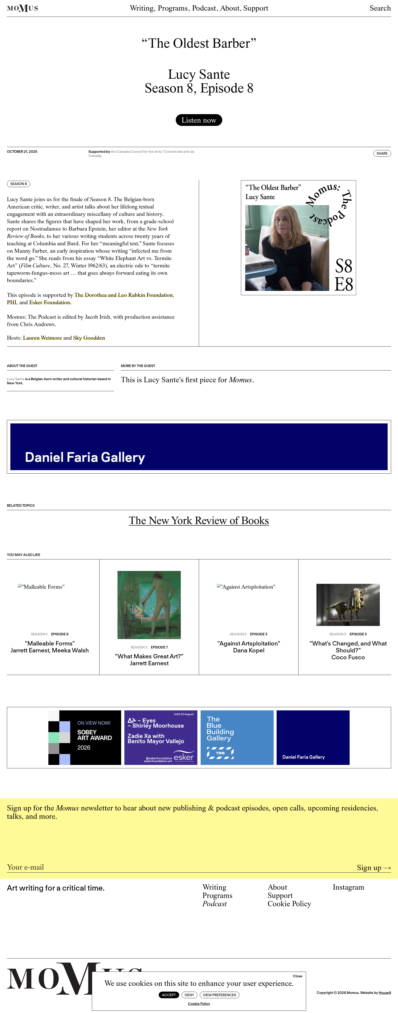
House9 (385, 993)
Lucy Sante (15, 379)
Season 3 (337, 634)
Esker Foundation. (50, 303)
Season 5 (39, 634)
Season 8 (18, 184)
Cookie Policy (199, 1004)
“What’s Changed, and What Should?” (348, 647)
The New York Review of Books (199, 521)
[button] (298, 976)
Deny (189, 995)
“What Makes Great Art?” (149, 656)
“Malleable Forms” (50, 643)
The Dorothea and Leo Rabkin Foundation (123, 295)
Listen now (199, 121)
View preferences (219, 995)
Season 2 (139, 647)
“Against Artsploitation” (248, 643)
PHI (11, 303)
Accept (169, 995)
